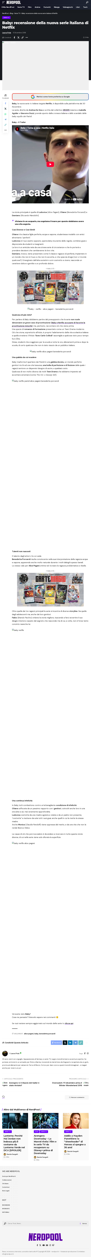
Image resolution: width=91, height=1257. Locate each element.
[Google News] (47, 1245)
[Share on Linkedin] (70, 1042)
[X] (40, 1245)
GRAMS (66, 110)
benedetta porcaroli (47, 1034)
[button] (4, 2)
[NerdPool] (13, 2)
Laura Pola (6, 33)
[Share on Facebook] (14, 37)
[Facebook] (85, 1053)
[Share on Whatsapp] (5, 114)
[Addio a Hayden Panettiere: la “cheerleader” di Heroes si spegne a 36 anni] (76, 1121)
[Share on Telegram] (5, 119)
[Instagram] (88, 1053)
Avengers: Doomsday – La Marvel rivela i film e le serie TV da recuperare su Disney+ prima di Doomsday (45, 1144)
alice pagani (29, 1034)
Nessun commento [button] (77, 1097)
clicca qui (69, 1023)
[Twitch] (53, 1245)
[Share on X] (18, 37)
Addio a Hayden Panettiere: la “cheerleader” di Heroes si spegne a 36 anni (75, 1141)
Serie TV (6, 17)
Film (36, 1131)
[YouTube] (43, 1245)
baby (36, 1034)
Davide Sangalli (12, 1154)
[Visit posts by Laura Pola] (5, 1053)
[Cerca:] (43, 1223)
